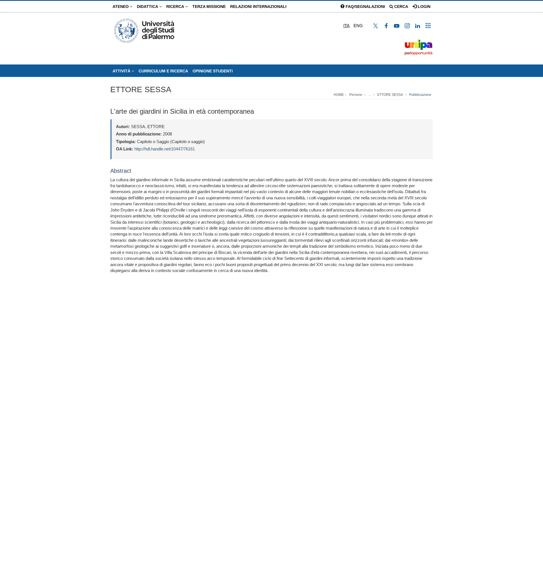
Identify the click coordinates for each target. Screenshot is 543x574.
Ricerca (175, 6)
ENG (358, 25)
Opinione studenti (213, 71)
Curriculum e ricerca (163, 71)
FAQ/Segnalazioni (364, 6)
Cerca (400, 6)
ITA (346, 25)
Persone (355, 95)
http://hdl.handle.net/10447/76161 (164, 148)
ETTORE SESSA (140, 89)
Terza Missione (209, 6)
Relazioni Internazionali (258, 6)
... (370, 95)
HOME (339, 95)
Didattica (148, 6)
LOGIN (423, 6)
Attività (122, 71)
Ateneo (121, 6)
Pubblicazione (420, 95)
